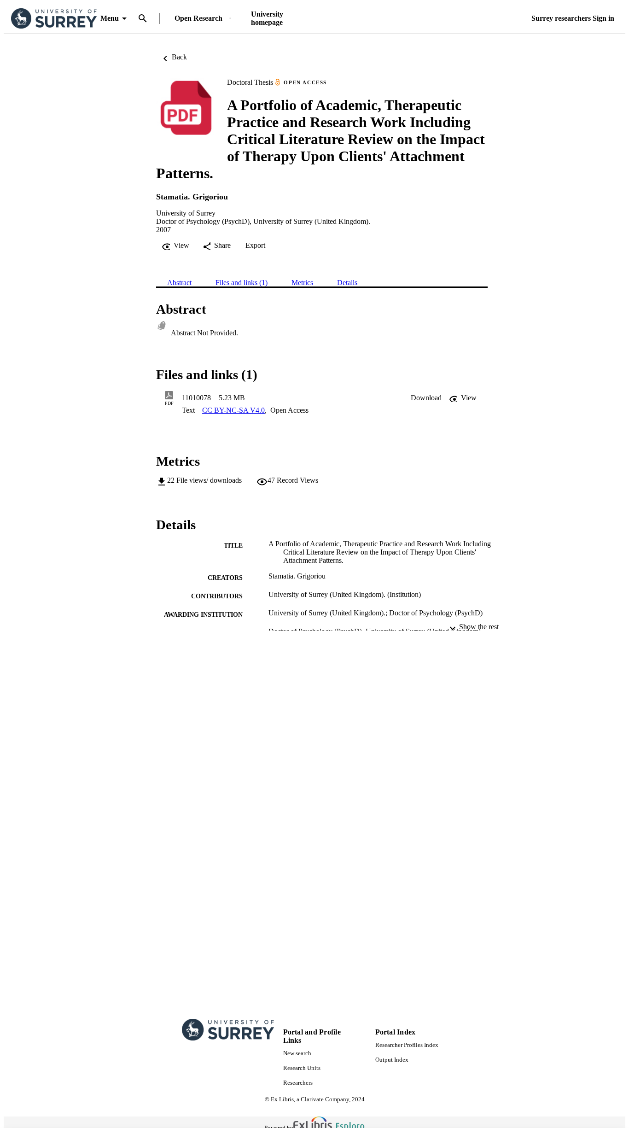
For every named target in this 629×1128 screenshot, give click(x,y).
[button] (426, 398)
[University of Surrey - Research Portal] (54, 18)
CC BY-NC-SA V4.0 (233, 410)
